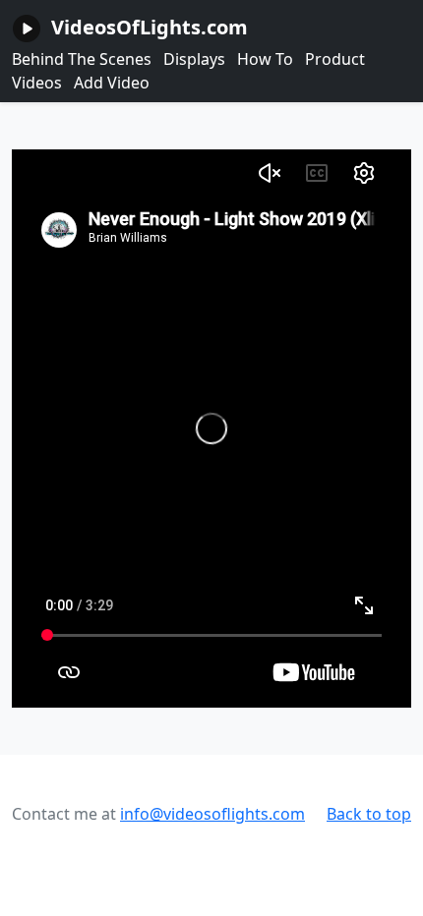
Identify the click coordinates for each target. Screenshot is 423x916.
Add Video (112, 82)
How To (265, 59)
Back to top (369, 814)
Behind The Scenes (81, 59)
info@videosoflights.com (212, 814)
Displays (194, 59)
